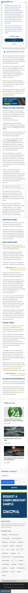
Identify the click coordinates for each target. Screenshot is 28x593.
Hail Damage (12, 568)
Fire (12, 560)
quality (21, 93)
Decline (14, 43)
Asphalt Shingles (5, 564)
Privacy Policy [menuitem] (6, 584)
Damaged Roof (19, 545)
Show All (4, 575)
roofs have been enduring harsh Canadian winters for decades (13, 367)
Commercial (13, 564)
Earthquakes (4, 568)
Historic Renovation (21, 568)
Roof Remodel (5, 545)
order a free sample (17, 392)
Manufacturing (5, 571)
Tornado (12, 549)
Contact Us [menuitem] (11, 584)
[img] (20, 52)
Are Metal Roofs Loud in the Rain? (12, 439)
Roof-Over (13, 571)
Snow (22, 549)
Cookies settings (14, 36)
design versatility (12, 93)
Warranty (19, 571)
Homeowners (4, 534)
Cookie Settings (5, 591)
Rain (19, 553)
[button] (4, 51)
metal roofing (9, 81)
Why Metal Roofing (6, 538)
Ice (16, 560)
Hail (3, 549)
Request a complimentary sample (14, 505)
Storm (7, 549)
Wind (17, 549)
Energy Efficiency (5, 560)
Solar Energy (13, 553)
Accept (14, 40)
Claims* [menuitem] (23, 584)
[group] (14, 52)
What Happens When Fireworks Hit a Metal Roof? (14, 458)
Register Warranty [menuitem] (17, 584)
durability (5, 93)
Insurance (21, 560)
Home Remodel (21, 542)
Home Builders (5, 553)
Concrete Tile (21, 564)
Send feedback (21, 581)
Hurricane (12, 545)
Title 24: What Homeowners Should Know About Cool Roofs (13, 419)
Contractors (4, 542)
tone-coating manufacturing (14, 245)
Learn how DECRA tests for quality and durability (17, 374)
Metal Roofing (13, 542)
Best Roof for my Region (17, 538)
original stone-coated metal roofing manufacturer (13, 326)
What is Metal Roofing (13, 534)
